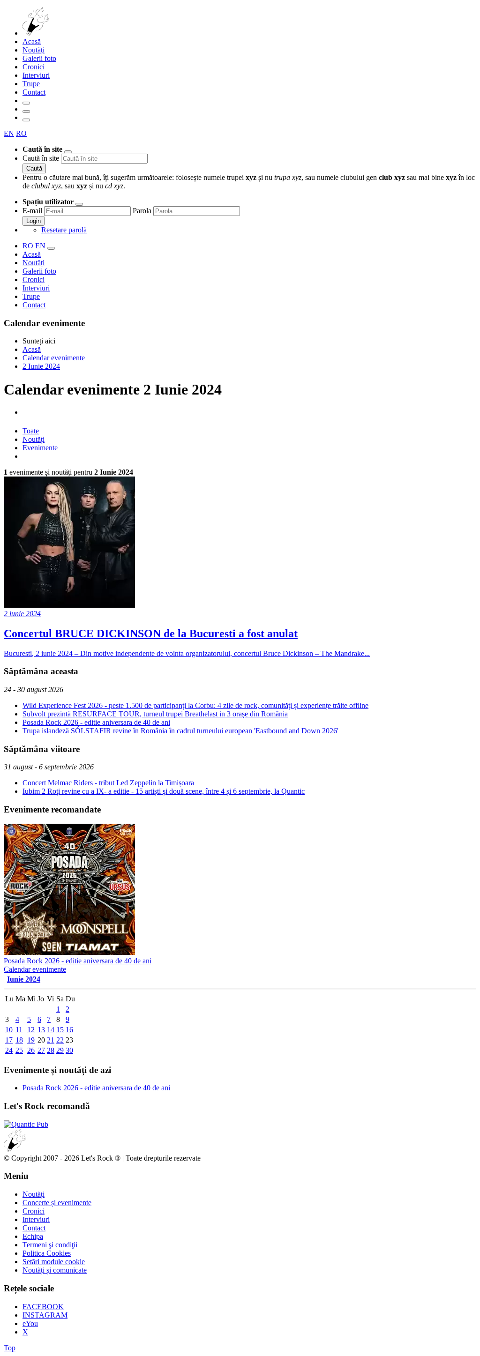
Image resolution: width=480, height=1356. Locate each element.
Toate (30, 431)
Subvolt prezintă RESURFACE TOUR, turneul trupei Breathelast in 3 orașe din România (155, 714)
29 (60, 1050)
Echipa (32, 1236)
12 (31, 1030)
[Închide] (68, 151)
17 (9, 1040)
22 (60, 1040)
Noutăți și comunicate (54, 1270)
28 (50, 1050)
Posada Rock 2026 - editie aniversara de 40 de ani (96, 722)
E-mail (32, 211)
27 (41, 1050)
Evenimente (40, 448)
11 (18, 1030)
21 (50, 1040)
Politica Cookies (46, 1253)
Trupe (31, 84)
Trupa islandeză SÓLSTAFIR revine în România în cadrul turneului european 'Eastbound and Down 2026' (180, 731)
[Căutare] (26, 103)
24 (9, 1050)
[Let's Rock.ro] (66, 33)
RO (21, 133)
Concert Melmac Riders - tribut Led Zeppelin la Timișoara (108, 783)
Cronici (33, 67)
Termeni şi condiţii (49, 1245)
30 (69, 1050)
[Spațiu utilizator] (26, 111)
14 (50, 1030)
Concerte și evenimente (56, 1203)
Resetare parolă (64, 230)
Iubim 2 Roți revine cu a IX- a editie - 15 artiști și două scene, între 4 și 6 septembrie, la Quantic (163, 791)
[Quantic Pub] (26, 1124)
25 (19, 1050)
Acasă (31, 41)
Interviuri (36, 75)
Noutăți (33, 50)
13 (41, 1030)
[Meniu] (26, 120)
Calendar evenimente (35, 969)
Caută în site (40, 158)
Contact (33, 92)
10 (9, 1030)
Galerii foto (39, 58)
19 (31, 1040)
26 (31, 1050)
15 (60, 1030)
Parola (142, 211)
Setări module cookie (53, 1262)
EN (9, 133)
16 (69, 1030)
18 (19, 1040)
